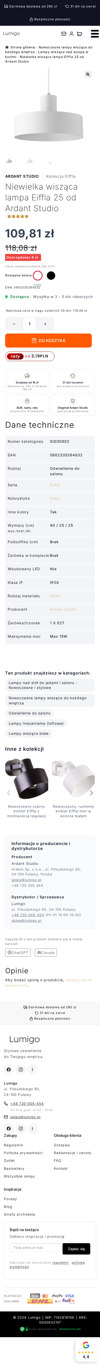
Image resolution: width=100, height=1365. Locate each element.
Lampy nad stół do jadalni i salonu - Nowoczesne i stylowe (43, 685)
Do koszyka (52, 340)
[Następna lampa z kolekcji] (91, 793)
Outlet (9, 1160)
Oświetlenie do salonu (30, 713)
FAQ (57, 1160)
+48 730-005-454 (28, 915)
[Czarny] (51, 275)
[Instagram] (21, 1069)
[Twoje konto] (71, 33)
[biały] (37, 275)
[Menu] (95, 33)
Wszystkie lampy (19, 1176)
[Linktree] (33, 1069)
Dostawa (62, 1145)
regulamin (61, 1262)
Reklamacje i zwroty (73, 1153)
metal (55, 596)
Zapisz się (76, 1249)
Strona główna (23, 47)
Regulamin (13, 1145)
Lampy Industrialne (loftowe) (36, 723)
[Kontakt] (63, 33)
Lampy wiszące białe (29, 733)
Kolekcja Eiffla (61, 176)
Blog (8, 1207)
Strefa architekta (19, 1214)
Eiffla (55, 485)
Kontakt (61, 1168)
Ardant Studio (22, 176)
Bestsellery (14, 1168)
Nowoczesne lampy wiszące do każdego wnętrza (48, 700)
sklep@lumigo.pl (27, 880)
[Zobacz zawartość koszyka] (79, 33)
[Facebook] (9, 1069)
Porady (10, 1199)
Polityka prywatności (23, 1153)
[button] (88, 74)
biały (55, 498)
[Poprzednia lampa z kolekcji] (9, 793)
